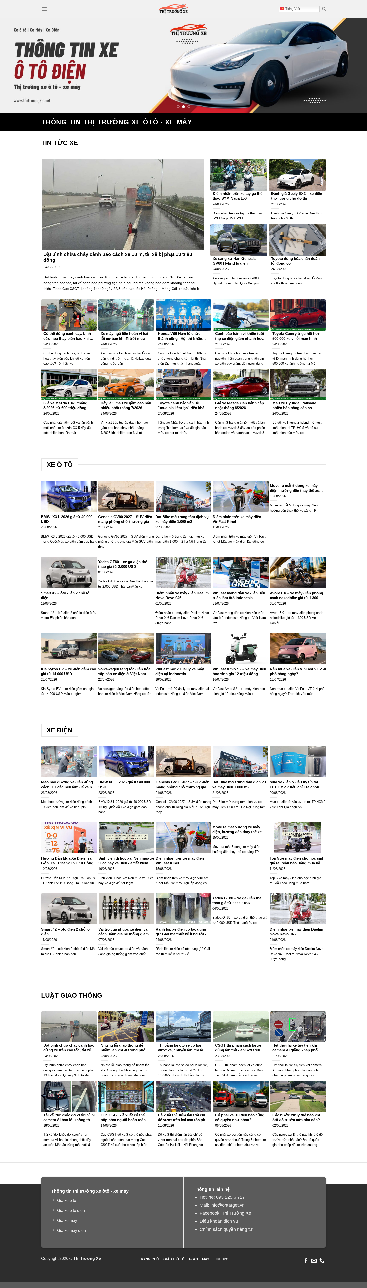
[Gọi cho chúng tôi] (322, 1261)
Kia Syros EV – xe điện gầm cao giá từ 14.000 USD (68, 671)
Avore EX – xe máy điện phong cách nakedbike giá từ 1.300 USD (296, 595)
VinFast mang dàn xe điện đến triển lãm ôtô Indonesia (239, 595)
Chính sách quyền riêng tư (226, 1229)
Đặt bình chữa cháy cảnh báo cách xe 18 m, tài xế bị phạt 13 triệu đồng (117, 257)
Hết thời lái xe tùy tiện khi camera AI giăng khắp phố (295, 1047)
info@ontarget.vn (227, 1205)
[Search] (324, 9)
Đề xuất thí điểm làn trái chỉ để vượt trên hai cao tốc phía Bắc (183, 1117)
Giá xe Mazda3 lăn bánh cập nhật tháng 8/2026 (239, 405)
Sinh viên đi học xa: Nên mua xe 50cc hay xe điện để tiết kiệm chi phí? (126, 861)
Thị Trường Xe (236, 1213)
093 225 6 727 (230, 1197)
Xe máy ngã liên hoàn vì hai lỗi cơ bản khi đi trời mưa (124, 336)
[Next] (353, 65)
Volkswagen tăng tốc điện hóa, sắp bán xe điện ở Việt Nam (124, 671)
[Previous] (13, 65)
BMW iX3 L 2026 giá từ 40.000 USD (66, 519)
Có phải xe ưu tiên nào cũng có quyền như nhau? (239, 1117)
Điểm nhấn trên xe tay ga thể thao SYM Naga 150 (237, 196)
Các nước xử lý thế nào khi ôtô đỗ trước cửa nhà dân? (296, 1117)
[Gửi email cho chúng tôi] (314, 1261)
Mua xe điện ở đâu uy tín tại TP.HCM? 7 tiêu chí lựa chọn (294, 784)
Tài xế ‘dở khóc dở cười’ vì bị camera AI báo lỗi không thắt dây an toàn (69, 1117)
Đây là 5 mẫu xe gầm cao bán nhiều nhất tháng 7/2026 (126, 405)
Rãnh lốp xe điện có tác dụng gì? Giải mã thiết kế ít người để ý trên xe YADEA (182, 932)
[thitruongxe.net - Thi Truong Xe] (173, 9)
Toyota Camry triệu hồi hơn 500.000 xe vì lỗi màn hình (296, 336)
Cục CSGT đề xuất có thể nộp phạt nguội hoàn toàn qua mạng (123, 1117)
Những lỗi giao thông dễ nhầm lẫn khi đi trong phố (123, 1047)
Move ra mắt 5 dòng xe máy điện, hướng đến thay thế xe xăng (294, 488)
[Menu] (44, 9)
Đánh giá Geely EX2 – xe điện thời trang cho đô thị (296, 196)
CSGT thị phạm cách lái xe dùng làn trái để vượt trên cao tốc (238, 1048)
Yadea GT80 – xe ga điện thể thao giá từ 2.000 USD (122, 564)
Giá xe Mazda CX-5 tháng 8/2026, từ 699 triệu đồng (65, 405)
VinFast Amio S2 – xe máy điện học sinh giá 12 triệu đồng (239, 671)
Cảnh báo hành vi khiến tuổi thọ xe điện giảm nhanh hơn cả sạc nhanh (239, 336)
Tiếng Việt (292, 9)
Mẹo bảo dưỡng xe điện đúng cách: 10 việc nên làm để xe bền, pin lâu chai (69, 784)
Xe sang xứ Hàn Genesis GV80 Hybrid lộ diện (234, 261)
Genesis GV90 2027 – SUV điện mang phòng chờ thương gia (125, 519)
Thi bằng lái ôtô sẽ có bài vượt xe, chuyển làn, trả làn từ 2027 (181, 1048)
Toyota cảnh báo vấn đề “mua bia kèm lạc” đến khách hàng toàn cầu (183, 405)
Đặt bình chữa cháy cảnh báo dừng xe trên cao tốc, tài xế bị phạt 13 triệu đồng (68, 1048)
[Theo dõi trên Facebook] (306, 1261)
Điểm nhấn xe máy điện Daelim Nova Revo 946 (182, 595)
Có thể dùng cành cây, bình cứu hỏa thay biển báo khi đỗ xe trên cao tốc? (68, 336)
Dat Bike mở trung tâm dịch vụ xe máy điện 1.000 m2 (182, 519)
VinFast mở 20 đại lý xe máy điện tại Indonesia (179, 671)
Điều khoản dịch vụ (219, 1221)
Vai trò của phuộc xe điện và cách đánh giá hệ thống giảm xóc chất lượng (123, 932)
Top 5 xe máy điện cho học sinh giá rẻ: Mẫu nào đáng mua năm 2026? (297, 861)
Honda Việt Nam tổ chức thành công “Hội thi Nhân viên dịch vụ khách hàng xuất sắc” (183, 336)
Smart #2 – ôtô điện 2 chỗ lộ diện (65, 595)
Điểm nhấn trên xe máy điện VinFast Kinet (237, 519)
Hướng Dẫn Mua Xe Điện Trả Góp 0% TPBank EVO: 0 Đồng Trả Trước (67, 861)
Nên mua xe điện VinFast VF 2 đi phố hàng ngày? (298, 671)
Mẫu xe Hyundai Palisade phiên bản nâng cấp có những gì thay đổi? (294, 405)
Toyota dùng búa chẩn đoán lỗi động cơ (295, 261)
